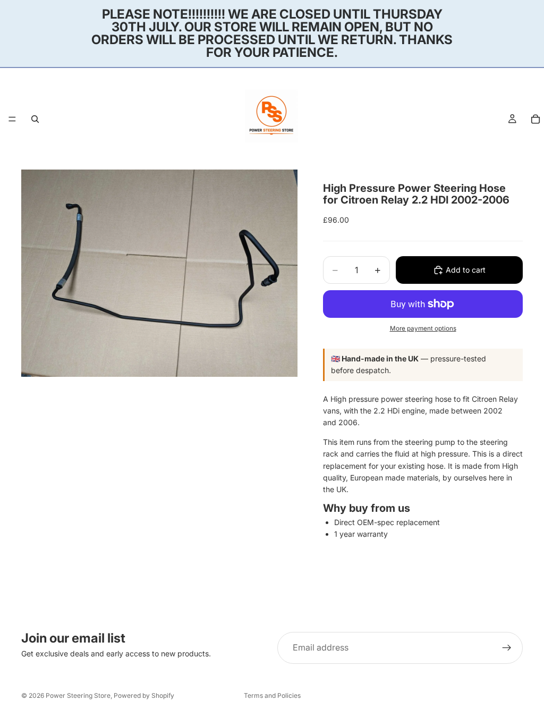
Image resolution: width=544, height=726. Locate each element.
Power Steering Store (78, 695)
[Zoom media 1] (159, 273)
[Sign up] (507, 648)
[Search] (35, 119)
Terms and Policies (272, 695)
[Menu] (12, 119)
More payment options (423, 328)
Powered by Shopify (144, 695)
